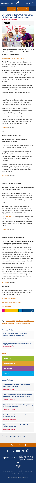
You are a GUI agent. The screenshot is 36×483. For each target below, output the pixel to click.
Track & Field (7, 358)
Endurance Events (9, 363)
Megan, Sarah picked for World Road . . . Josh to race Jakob (16, 426)
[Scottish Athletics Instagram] (27, 451)
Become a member (22, 9)
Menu (31, 3)
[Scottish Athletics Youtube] (18, 451)
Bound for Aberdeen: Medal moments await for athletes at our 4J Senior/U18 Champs (17, 395)
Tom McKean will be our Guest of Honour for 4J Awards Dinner (18, 415)
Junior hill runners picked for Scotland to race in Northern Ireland (16, 385)
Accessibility (6, 472)
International (7, 368)
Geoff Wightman (29, 321)
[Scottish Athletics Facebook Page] (8, 451)
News (4, 353)
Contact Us (21, 474)
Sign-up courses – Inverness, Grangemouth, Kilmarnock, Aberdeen (18, 405)
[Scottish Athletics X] (13, 451)
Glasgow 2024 (6, 323)
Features (6, 373)
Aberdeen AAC (10, 321)
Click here (5, 127)
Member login (12, 9)
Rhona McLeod (26, 323)
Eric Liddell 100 (9, 217)
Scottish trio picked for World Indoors (13, 58)
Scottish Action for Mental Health (12, 302)
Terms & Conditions (28, 472)
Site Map (14, 474)
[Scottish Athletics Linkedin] (23, 451)
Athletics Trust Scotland (9, 298)
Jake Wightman (16, 323)
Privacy (13, 472)
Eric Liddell (19, 321)
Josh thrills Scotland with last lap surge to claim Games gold (17, 344)
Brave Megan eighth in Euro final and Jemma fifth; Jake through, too (15, 334)
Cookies (19, 472)
